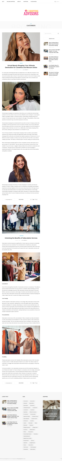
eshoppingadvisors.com (21, 458)
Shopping (25, 1)
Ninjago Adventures (27, 427)
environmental (33, 414)
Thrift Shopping (33, 447)
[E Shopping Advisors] (31, 12)
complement (35, 407)
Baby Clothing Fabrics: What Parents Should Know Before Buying (54, 44)
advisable (25, 403)
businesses (32, 405)
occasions (25, 429)
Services (32, 440)
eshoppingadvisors (9, 199)
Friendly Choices (34, 418)
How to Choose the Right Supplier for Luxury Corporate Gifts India (54, 51)
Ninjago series (35, 427)
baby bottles (31, 403)
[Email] (36, 199)
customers (32, 409)
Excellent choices (35, 416)
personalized (30, 431)
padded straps (32, 429)
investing (31, 420)
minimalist (25, 425)
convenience (26, 409)
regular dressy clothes (27, 438)
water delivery (32, 449)
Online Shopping (11, 1)
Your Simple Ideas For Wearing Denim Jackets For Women (54, 67)
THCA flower (26, 447)
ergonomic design (27, 416)
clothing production (27, 407)
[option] (51, 410)
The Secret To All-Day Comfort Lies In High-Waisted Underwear (54, 74)
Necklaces (31, 425)
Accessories (34, 1)
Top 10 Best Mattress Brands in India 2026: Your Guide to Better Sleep (13, 416)
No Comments (25, 69)
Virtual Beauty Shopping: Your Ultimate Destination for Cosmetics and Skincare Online (21, 66)
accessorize (32, 401)
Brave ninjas (26, 405)
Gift (3, 1)
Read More (21, 199)
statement (25, 442)
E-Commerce (26, 414)
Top (61, 458)
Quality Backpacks (27, 436)
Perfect (25, 431)
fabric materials (26, 418)
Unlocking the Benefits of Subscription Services (21, 238)
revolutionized (26, 440)
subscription (31, 444)
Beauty (19, 1)
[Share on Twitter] (33, 199)
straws (25, 444)
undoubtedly (26, 449)
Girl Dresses (26, 420)
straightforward (32, 442)
